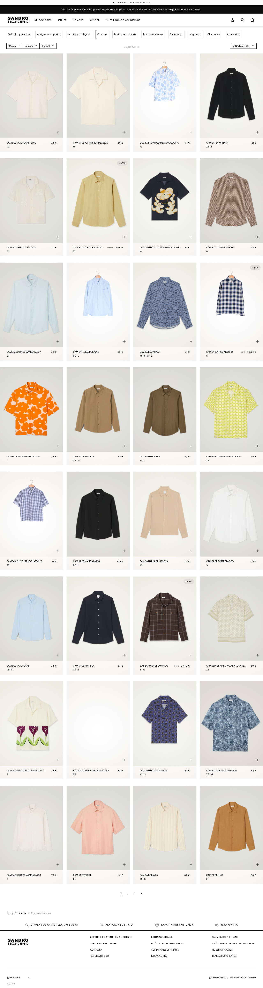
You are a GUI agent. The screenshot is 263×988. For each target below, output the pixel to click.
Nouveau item (159, 956)
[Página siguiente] (141, 893)
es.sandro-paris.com (138, 3)
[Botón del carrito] (252, 20)
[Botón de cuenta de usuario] (232, 20)
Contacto (96, 950)
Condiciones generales (165, 950)
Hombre (78, 20)
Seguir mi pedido (99, 956)
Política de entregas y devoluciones (233, 943)
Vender (95, 20)
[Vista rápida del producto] (58, 132)
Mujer (62, 20)
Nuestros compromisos (123, 20)
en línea (182, 9)
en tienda (194, 9)
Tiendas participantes (224, 956)
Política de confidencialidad (167, 943)
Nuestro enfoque (222, 950)
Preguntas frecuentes (103, 943)
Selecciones (43, 20)
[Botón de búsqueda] (242, 20)
